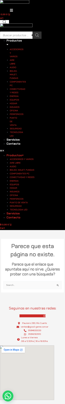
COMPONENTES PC (18, 83)
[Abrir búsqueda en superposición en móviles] (4, 22)
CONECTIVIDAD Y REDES (17, 91)
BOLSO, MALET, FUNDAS (14, 75)
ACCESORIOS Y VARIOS (16, 53)
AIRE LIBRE (12, 62)
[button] (8, 396)
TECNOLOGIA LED (16, 134)
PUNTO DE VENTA (13, 121)
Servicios (13, 140)
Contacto (13, 144)
